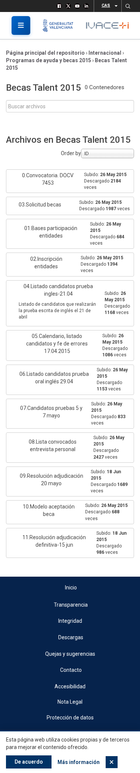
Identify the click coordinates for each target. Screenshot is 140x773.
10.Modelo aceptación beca (49, 510)
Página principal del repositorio (45, 53)
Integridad (70, 621)
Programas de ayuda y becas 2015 (48, 60)
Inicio (71, 588)
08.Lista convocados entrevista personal (53, 445)
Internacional (104, 53)
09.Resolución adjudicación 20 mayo (51, 479)
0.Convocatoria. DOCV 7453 (48, 179)
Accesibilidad (70, 686)
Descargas (70, 637)
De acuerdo (29, 762)
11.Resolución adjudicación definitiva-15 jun (54, 541)
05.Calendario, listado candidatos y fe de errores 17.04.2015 (57, 343)
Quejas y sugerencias (70, 654)
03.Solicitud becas (40, 205)
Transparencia (71, 605)
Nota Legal (70, 702)
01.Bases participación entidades (50, 232)
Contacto (71, 670)
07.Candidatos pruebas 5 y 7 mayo (51, 412)
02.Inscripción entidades (46, 262)
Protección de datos (70, 718)
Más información (78, 762)
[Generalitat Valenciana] (61, 25)
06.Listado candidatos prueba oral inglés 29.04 (54, 377)
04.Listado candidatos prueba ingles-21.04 (58, 290)
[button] (127, 6)
